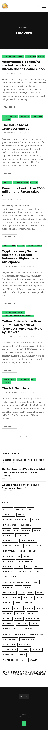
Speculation (27, 639)
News (13, 379)
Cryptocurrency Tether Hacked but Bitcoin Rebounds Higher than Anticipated (20, 256)
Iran (30, 592)
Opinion (20, 613)
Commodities (10, 541)
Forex (19, 566)
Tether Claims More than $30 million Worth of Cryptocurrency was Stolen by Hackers (23, 327)
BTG (16, 530)
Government (9, 577)
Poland (7, 618)
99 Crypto (25, 717)
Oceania (7, 613)
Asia (31, 509)
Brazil (6, 530)
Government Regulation (13, 316)
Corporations (28, 541)
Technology (9, 650)
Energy (32, 551)
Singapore (20, 634)
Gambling (21, 572)
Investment (25, 116)
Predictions (32, 618)
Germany (34, 572)
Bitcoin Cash (9, 525)
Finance (7, 566)
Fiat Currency (24, 561)
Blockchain (30, 56)
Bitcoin (41, 56)
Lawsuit (16, 598)
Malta (6, 608)
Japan (40, 592)
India (27, 587)
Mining (17, 608)
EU (19, 556)
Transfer (8, 655)
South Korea (10, 639)
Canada (26, 530)
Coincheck (7, 182)
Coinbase (8, 535)
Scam (34, 116)
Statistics (24, 644)
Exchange (18, 182)
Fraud (21, 56)
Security (28, 629)
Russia (6, 629)
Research (22, 624)
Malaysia (29, 603)
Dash (27, 546)
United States (10, 660)
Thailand (36, 650)
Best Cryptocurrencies (15, 520)
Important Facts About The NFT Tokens (23, 460)
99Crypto (9, 73)
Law (5, 598)
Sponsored (9, 644)
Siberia (6, 634)
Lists (39, 598)
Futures (7, 572)
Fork (28, 566)
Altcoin (38, 246)
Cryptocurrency (10, 116)
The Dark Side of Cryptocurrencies (15, 126)
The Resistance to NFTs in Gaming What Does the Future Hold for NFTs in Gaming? (23, 472)
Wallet (33, 660)
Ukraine (21, 655)
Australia (8, 515)
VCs (24, 660)
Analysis (20, 509)
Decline (38, 546)
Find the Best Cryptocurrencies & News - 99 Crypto (23, 713)
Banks (21, 515)
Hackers (12, 56)
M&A (18, 603)
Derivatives (9, 551)
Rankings (8, 624)
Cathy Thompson (12, 266)
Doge (22, 551)
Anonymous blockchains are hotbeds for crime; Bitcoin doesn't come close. (23, 65)
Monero (29, 608)
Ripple (34, 624)
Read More (9, 107)
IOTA (21, 592)
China (37, 530)
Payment (32, 613)
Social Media (36, 634)
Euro (26, 556)
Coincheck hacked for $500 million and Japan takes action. (23, 191)
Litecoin (7, 603)
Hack (4, 56)
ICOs (18, 587)
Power (18, 618)
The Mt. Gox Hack (16, 388)
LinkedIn (28, 598)
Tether (30, 246)
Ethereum (8, 556)
